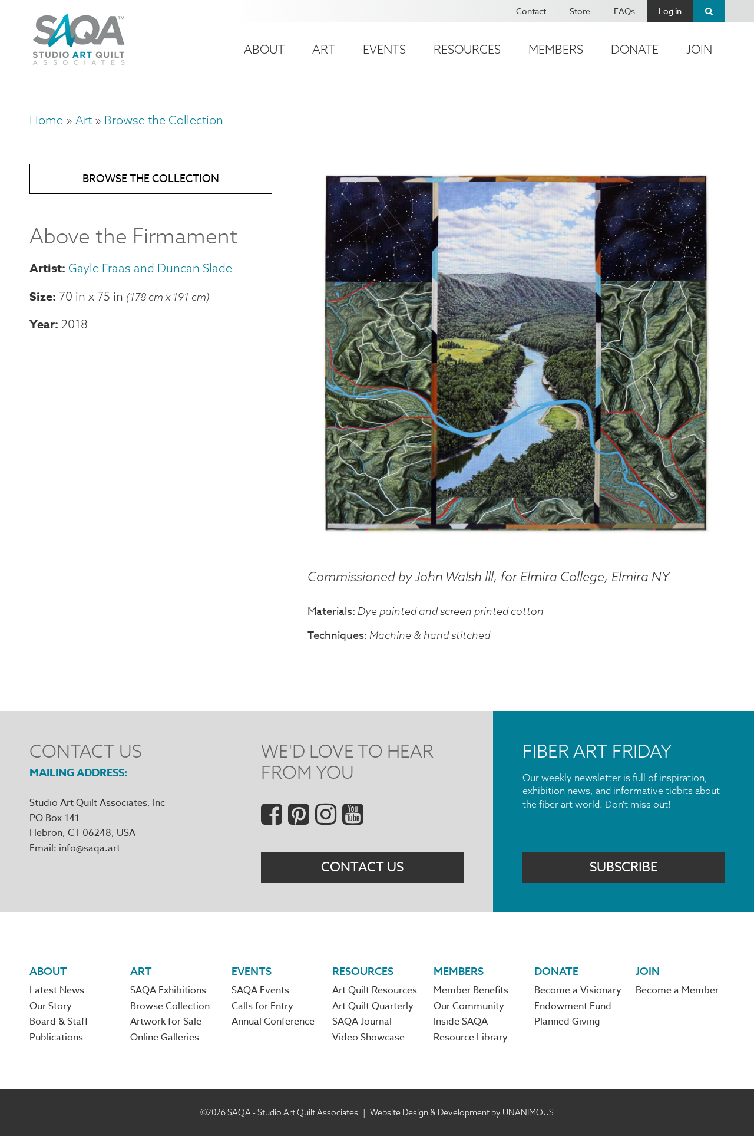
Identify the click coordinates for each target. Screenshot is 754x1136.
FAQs (624, 11)
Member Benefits (471, 990)
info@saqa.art (89, 848)
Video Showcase (368, 1037)
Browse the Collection (163, 120)
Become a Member (677, 990)
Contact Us (362, 867)
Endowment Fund (572, 1006)
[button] (516, 539)
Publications (56, 1037)
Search (709, 11)
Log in (670, 11)
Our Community (469, 1006)
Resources (467, 49)
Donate (635, 49)
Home (46, 120)
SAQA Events (260, 990)
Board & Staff (58, 1022)
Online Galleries (164, 1037)
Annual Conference (273, 1022)
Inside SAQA (461, 1022)
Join (699, 49)
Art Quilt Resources (374, 990)
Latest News (56, 990)
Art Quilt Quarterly (373, 1006)
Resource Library (471, 1037)
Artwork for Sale (165, 1022)
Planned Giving (567, 1022)
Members (555, 49)
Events (384, 49)
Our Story (50, 1006)
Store (580, 11)
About (264, 49)
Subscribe (623, 867)
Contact (531, 11)
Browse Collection (170, 1006)
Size (40, 296)
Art (323, 49)
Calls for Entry (262, 1006)
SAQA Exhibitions (168, 990)
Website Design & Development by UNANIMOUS (462, 1112)
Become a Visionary (577, 990)
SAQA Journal (362, 1022)
